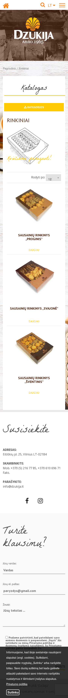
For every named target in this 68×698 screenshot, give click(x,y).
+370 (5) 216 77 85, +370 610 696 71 (36, 468)
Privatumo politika (16, 684)
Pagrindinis (9, 68)
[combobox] (53, 177)
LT (50, 5)
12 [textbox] (50, 179)
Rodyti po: (38, 177)
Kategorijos (35, 107)
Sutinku (13, 692)
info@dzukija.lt (13, 486)
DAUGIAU (34, 250)
